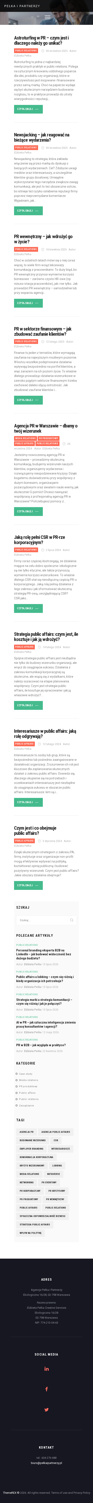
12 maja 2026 (50, 1032)
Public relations (26, 50)
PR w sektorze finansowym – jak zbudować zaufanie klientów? (42, 331)
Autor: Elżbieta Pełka (47, 448)
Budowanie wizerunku (33, 1140)
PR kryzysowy (56, 1191)
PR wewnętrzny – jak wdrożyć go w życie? (43, 239)
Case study (25, 1074)
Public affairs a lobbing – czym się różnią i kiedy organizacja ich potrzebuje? (45, 979)
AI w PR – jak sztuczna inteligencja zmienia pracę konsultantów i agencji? (46, 1024)
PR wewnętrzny (55, 1199)
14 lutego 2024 (52, 647)
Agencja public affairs (56, 1132)
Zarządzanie (26, 1105)
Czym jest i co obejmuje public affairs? (35, 830)
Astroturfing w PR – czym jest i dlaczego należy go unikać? (41, 40)
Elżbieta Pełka (32, 964)
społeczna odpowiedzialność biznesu (42, 1216)
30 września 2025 (56, 50)
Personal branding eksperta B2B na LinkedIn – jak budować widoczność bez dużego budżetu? (43, 954)
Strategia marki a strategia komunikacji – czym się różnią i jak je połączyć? (44, 1002)
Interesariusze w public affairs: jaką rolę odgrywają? (45, 733)
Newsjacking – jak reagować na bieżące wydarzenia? (41, 137)
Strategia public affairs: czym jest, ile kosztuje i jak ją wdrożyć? (46, 636)
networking (27, 1182)
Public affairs (24, 443)
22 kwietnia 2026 (52, 1051)
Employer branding (31, 1148)
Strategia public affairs (35, 1224)
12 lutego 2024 (52, 744)
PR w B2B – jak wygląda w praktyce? (41, 1045)
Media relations (25, 438)
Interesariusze (60, 1148)
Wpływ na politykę (30, 1233)
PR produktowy (48, 438)
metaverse (53, 1174)
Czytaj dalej (24, 109)
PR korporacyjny (30, 1191)
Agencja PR (27, 1132)
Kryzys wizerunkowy (32, 1165)
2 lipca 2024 (53, 550)
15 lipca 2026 (50, 964)
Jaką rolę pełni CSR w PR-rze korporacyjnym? (39, 540)
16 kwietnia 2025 (56, 249)
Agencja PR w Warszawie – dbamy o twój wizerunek (46, 428)
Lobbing (57, 1165)
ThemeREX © (11, 1492)
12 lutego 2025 (55, 341)
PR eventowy (49, 1182)
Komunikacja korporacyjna (36, 1157)
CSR (56, 1140)
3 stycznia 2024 (52, 841)
